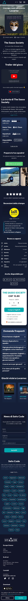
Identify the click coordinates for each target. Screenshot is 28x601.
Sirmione (6, 525)
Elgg (23, 508)
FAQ (4, 565)
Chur (4, 495)
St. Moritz (22, 495)
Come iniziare (15, 91)
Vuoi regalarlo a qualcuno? (15, 322)
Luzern (14, 490)
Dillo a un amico (15, 164)
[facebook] (9, 578)
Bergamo (11, 521)
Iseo (24, 521)
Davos (15, 495)
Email (3, 441)
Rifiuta (7, 598)
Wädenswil (21, 477)
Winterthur (10, 512)
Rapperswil (13, 477)
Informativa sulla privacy (14, 594)
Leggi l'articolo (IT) (14, 218)
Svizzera (5, 550)
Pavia (17, 529)
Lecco (4, 521)
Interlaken (21, 490)
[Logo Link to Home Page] (4, 2)
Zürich (5, 477)
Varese (7, 516)
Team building (20, 279)
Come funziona (7, 552)
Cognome (4, 435)
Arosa (9, 495)
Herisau (5, 499)
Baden (6, 486)
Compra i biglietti (14, 310)
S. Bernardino (7, 508)
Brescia (18, 521)
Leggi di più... (14, 115)
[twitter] (5, 578)
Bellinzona (16, 508)
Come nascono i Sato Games (10, 562)
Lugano (7, 503)
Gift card (8, 279)
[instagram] (13, 578)
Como (23, 512)
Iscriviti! (14, 450)
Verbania (14, 516)
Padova (11, 529)
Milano (17, 512)
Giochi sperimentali (8, 564)
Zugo (14, 482)
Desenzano (14, 525)
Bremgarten (20, 486)
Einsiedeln (7, 482)
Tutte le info (14, 146)
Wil (4, 512)
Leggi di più (5, 123)
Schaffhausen (21, 499)
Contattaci (6, 574)
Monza (20, 516)
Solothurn (6, 490)
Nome (4, 429)
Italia (4, 549)
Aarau (12, 486)
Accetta (21, 598)
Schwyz (21, 482)
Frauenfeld (12, 499)
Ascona (21, 503)
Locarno (14, 503)
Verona (22, 525)
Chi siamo (5, 560)
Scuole (15, 283)
